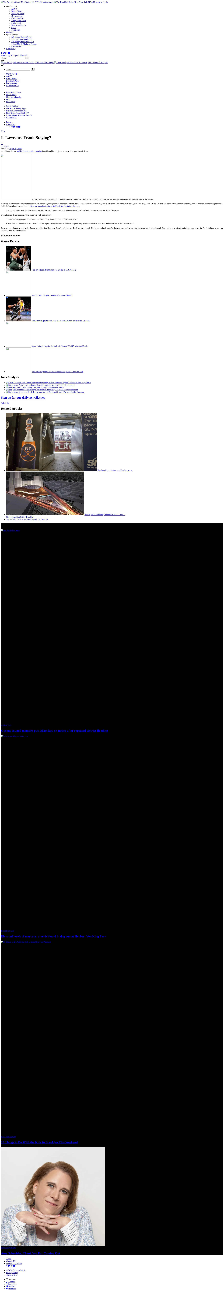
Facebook (12, 1284)
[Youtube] (9, 53)
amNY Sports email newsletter (29, 151)
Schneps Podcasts (8, 1248)
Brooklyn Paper (17, 13)
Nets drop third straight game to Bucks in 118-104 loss (54, 270)
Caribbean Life (17, 18)
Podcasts (9, 32)
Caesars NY (16, 46)
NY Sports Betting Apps (21, 37)
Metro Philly (16, 23)
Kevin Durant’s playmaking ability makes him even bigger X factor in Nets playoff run (55, 383)
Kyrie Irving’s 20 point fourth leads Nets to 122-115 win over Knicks (60, 346)
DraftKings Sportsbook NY (22, 42)
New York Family (18, 25)
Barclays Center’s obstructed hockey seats (114, 470)
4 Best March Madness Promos (24, 44)
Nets (3, 131)
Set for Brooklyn (20, 517)
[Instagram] (6, 53)
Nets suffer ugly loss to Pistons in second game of (57, 372)
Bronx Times (16, 11)
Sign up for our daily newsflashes (23, 397)
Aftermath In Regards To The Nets (27, 519)
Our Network (11, 74)
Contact (11, 1282)
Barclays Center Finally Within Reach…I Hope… (105, 515)
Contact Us (10, 49)
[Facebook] (1, 53)
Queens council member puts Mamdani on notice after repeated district (54, 730)
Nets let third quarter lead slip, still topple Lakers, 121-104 (61, 321)
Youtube (12, 1289)
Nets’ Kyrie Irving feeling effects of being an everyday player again (46, 385)
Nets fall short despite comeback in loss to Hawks (52, 295)
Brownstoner (16, 16)
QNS (13, 27)
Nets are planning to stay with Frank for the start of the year (54, 206)
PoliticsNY (15, 30)
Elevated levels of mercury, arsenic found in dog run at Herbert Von (53, 936)
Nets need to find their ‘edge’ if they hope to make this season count (45, 390)
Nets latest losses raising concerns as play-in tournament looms (38, 387)
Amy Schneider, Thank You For (30, 1253)
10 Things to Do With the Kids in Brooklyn (39, 1142)
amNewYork (6, 725)
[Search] (27, 58)
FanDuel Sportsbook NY (21, 39)
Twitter (11, 1286)
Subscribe (5, 403)
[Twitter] (4, 53)
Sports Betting (12, 106)
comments (5, 146)
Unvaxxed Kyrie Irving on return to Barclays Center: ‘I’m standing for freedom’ (51, 392)
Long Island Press (18, 20)
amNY (14, 9)
